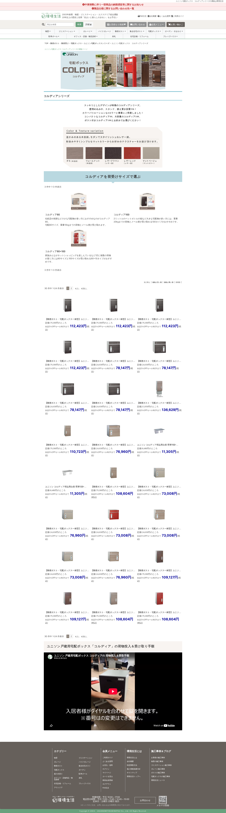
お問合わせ (145, 800)
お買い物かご (177, 24)
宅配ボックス (153, 31)
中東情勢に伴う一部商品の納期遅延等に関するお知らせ (114, 4)
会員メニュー (157, 24)
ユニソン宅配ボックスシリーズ (96, 43)
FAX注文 (143, 16)
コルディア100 (121, 214)
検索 (79, 24)
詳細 (87, 24)
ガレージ (87, 31)
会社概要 (153, 16)
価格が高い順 (168, 282)
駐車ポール (53, 36)
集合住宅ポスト (136, 31)
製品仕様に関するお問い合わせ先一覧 (114, 8)
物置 (47, 31)
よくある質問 (164, 16)
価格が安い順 (157, 282)
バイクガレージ (104, 31)
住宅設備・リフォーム (139, 36)
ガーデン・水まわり (173, 31)
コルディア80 (52, 214)
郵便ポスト (119, 31)
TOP (46, 43)
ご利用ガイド (178, 16)
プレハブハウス (169, 36)
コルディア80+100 (55, 251)
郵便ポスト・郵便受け (59, 43)
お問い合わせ (138, 24)
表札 (114, 36)
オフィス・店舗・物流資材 (85, 36)
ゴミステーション (66, 31)
